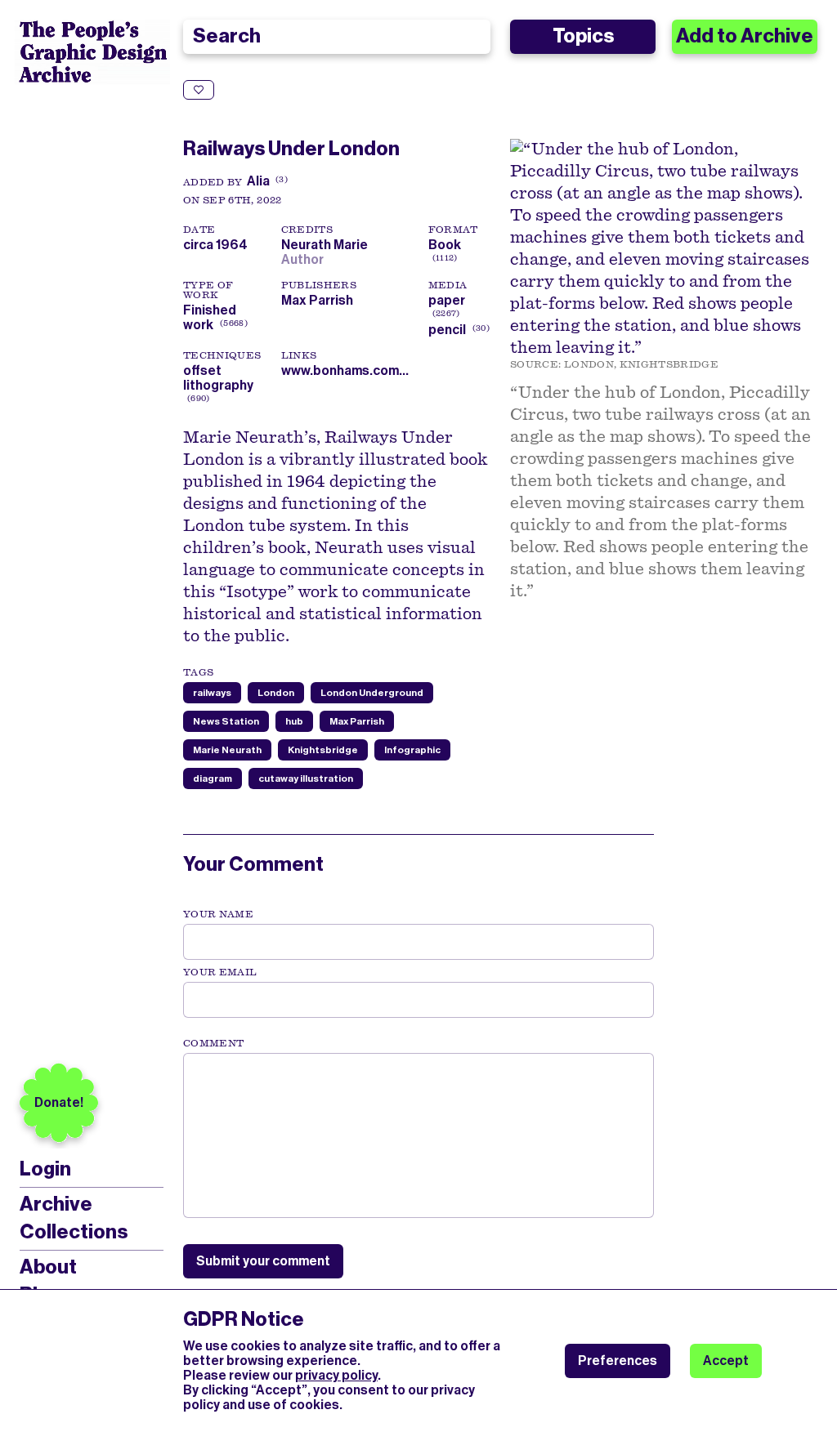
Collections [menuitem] (74, 1231)
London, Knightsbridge (641, 364)
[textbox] (418, 1135)
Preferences (617, 1360)
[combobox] (336, 37)
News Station (226, 721)
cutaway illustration (305, 778)
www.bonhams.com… (345, 370)
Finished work (209, 317)
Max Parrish (317, 300)
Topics (583, 36)
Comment (213, 1043)
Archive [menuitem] (56, 1204)
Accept (726, 1360)
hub (294, 721)
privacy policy (336, 1375)
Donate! (58, 1102)
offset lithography (218, 378)
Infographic (412, 750)
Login (45, 1169)
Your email (220, 972)
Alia (258, 181)
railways (212, 692)
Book (444, 244)
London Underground (371, 692)
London (275, 692)
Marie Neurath (227, 750)
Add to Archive (744, 36)
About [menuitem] (48, 1267)
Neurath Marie (327, 244)
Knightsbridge (323, 750)
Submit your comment (263, 1261)
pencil (447, 329)
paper (446, 300)
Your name (218, 914)
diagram (212, 778)
